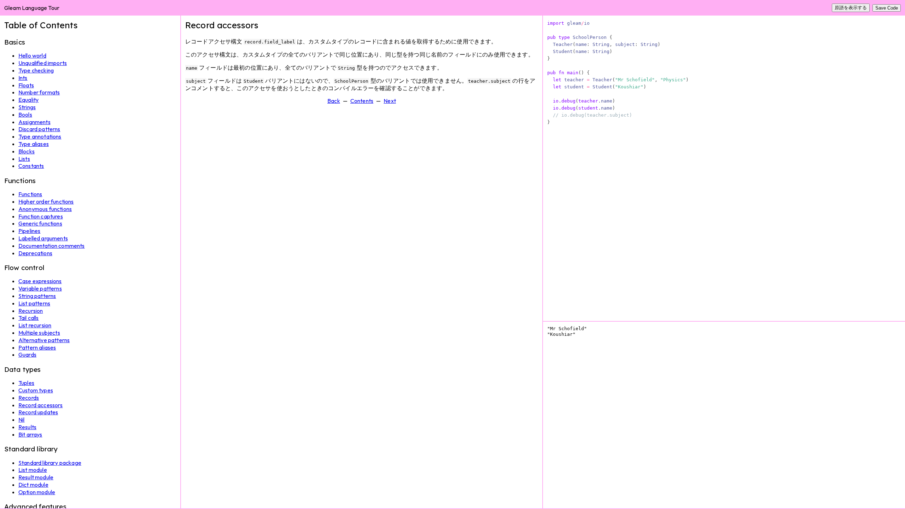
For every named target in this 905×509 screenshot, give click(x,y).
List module (32, 469)
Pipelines (29, 230)
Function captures (40, 216)
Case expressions (40, 281)
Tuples (26, 382)
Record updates (38, 412)
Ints (23, 77)
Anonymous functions (45, 208)
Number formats (39, 92)
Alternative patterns (44, 340)
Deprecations (35, 253)
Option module (36, 492)
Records (28, 397)
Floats (26, 85)
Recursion (30, 310)
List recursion (34, 325)
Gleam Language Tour (31, 7)
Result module (35, 477)
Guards (27, 354)
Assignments (34, 121)
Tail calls (28, 317)
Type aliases (33, 143)
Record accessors (40, 405)
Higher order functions (46, 201)
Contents (361, 100)
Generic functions (40, 223)
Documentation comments (51, 245)
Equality (28, 99)
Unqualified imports (42, 62)
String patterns (37, 295)
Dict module (33, 484)
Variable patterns (40, 288)
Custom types (35, 390)
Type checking (36, 70)
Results (27, 427)
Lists (24, 158)
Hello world (32, 55)
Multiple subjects (39, 332)
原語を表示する (851, 7)
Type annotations (40, 136)
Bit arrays (30, 434)
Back (333, 100)
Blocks (26, 151)
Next (390, 100)
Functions (30, 194)
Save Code (886, 8)
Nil (21, 419)
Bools (25, 114)
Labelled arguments (43, 238)
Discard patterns (39, 129)
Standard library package (49, 462)
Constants (31, 165)
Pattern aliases (37, 347)
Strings (27, 107)
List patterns (34, 303)
